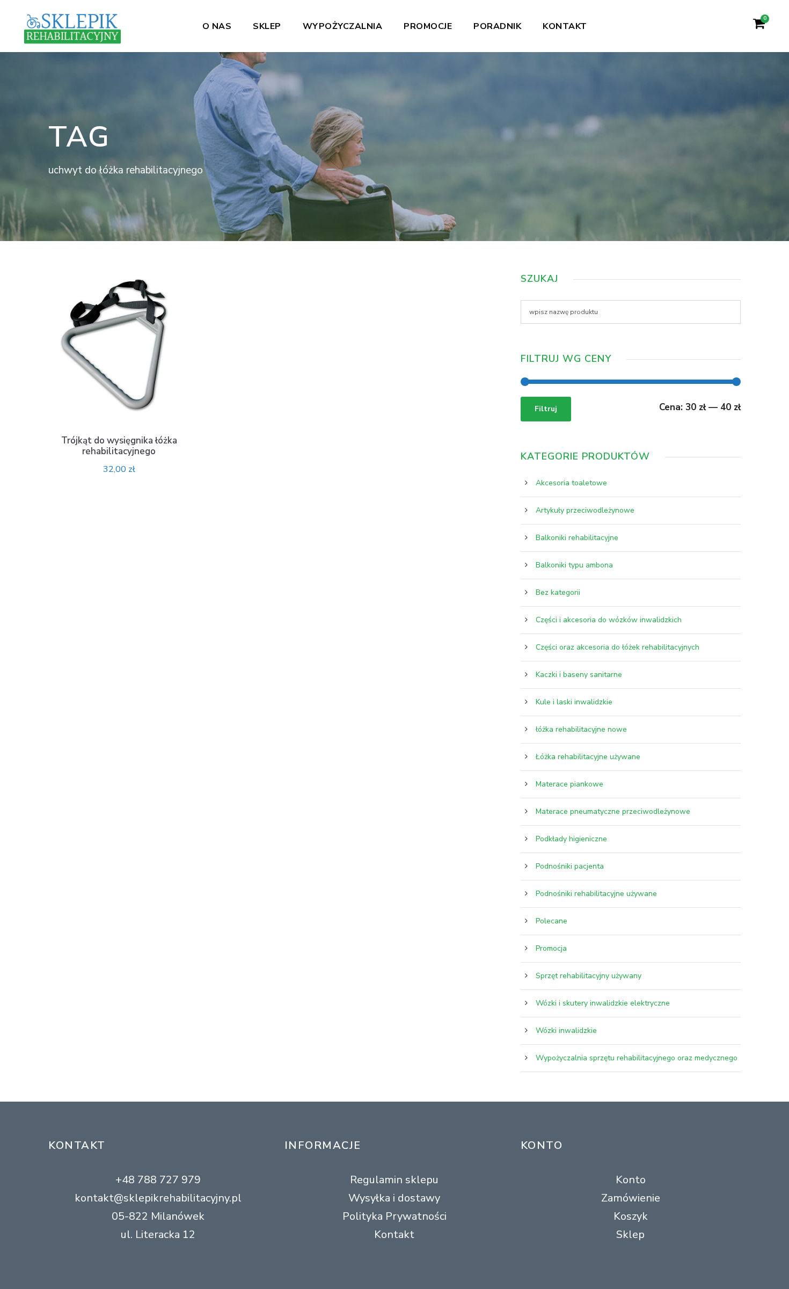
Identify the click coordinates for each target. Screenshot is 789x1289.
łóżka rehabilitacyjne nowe (581, 729)
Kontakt (565, 26)
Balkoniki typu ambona (574, 565)
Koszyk (630, 1216)
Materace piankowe (569, 784)
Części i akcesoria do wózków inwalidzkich (609, 620)
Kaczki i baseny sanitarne (579, 674)
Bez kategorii (558, 592)
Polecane (551, 921)
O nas (217, 26)
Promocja (551, 948)
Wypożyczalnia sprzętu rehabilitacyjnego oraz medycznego (636, 1058)
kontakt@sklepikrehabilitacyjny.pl (158, 1198)
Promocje (428, 26)
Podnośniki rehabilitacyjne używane (596, 894)
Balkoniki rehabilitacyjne (577, 538)
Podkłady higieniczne (571, 839)
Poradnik (497, 26)
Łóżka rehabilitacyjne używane (588, 757)
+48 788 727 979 (158, 1180)
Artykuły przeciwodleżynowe (585, 510)
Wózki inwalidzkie (566, 1030)
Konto (631, 1180)
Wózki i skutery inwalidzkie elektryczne (603, 1003)
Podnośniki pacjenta (570, 866)
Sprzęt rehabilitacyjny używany (588, 976)
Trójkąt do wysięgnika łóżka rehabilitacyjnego (119, 445)
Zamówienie (630, 1198)
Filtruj (546, 409)
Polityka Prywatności (394, 1216)
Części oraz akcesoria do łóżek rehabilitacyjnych (617, 647)
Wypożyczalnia (343, 26)
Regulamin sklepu (394, 1180)
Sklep (267, 26)
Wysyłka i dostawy (394, 1198)
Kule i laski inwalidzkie (574, 702)
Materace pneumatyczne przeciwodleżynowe (613, 811)
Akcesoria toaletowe (571, 483)
